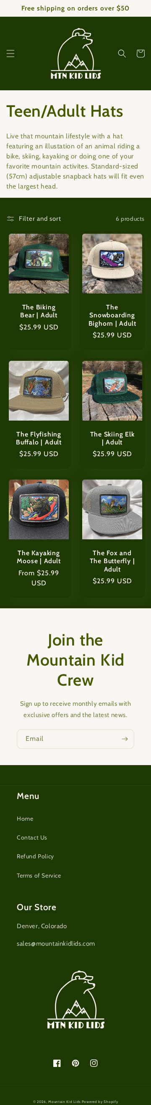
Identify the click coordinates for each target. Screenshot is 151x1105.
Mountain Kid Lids (64, 1102)
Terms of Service (39, 875)
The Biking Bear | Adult (38, 311)
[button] (10, 53)
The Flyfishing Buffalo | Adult (39, 438)
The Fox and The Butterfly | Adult (112, 561)
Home (25, 818)
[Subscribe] (124, 739)
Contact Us (32, 837)
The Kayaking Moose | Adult (38, 557)
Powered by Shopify (100, 1102)
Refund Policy (35, 856)
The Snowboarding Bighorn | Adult (112, 315)
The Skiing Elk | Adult (112, 438)
